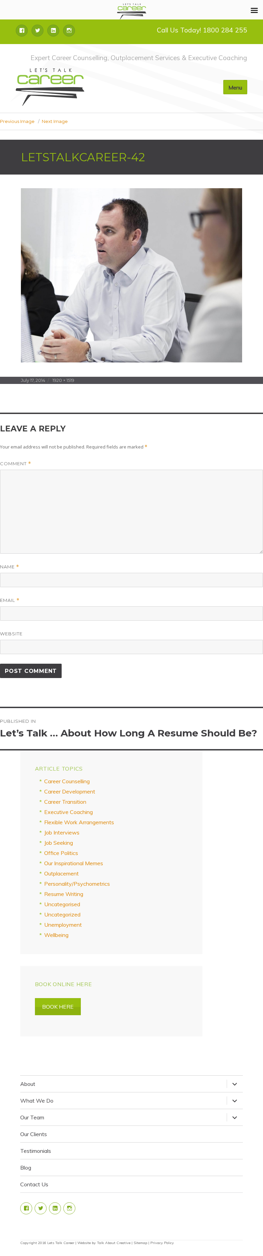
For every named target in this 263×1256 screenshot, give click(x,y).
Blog (25, 1167)
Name (9, 567)
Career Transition (65, 801)
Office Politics (61, 853)
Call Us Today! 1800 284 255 (202, 30)
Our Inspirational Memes (73, 863)
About (27, 1083)
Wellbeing (56, 934)
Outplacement (61, 873)
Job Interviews (61, 832)
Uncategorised (62, 904)
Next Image (55, 121)
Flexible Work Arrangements (79, 822)
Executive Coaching (68, 812)
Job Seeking (58, 842)
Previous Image (17, 121)
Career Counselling (67, 781)
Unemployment (63, 924)
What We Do (36, 1100)
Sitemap (140, 1243)
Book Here (58, 1006)
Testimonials (35, 1150)
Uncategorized (62, 914)
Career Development (69, 791)
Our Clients (33, 1134)
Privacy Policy (162, 1243)
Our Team (32, 1117)
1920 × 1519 (63, 380)
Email (10, 600)
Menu (235, 87)
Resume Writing (63, 894)
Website (11, 633)
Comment (15, 464)
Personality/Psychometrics (77, 883)
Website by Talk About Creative (103, 1243)
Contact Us (34, 1184)
